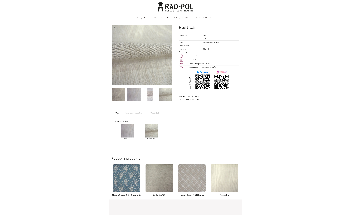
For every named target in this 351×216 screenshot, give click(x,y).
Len (192, 96)
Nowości (196, 96)
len (198, 99)
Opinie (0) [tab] (154, 113)
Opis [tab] (117, 113)
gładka (194, 99)
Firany (188, 96)
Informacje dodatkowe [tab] (134, 113)
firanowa (188, 99)
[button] (114, 27)
